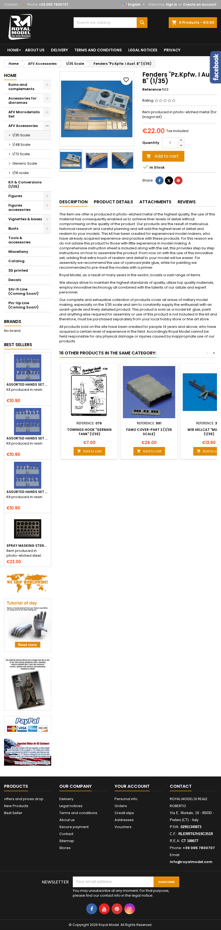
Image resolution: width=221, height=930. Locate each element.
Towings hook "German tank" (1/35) (89, 431)
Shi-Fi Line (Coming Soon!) (23, 291)
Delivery (59, 50)
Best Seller (13, 812)
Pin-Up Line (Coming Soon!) (23, 305)
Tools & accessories (19, 240)
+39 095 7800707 (53, 4)
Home (13, 50)
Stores (65, 847)
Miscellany (18, 251)
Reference (151, 89)
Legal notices (142, 50)
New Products (16, 805)
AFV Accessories (23, 125)
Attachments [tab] (155, 202)
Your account (132, 786)
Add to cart (162, 156)
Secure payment (74, 826)
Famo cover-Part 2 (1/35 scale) (149, 431)
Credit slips (124, 812)
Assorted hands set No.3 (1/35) (27, 492)
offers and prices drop (23, 798)
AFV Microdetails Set (24, 114)
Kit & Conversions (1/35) (25, 184)
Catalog (16, 261)
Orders (121, 805)
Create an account (199, 4)
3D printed (18, 270)
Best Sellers (18, 345)
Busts (13, 228)
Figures (15, 195)
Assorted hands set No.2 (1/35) (27, 438)
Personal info (126, 798)
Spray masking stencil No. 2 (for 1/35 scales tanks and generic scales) (27, 545)
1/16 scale (20, 172)
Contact (11, 4)
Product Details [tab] (113, 202)
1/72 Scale (21, 154)
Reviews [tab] (187, 202)
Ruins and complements (21, 86)
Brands (12, 321)
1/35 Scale (21, 135)
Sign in (171, 4)
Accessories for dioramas (22, 100)
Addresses (124, 819)
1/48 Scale (21, 144)
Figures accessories (19, 207)
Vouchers (123, 826)
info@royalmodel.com (191, 861)
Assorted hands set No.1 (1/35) (27, 384)
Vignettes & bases (25, 219)
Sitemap (66, 840)
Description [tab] (73, 202)
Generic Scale (24, 163)
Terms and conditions (98, 50)
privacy (172, 50)
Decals (14, 279)
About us (34, 50)
